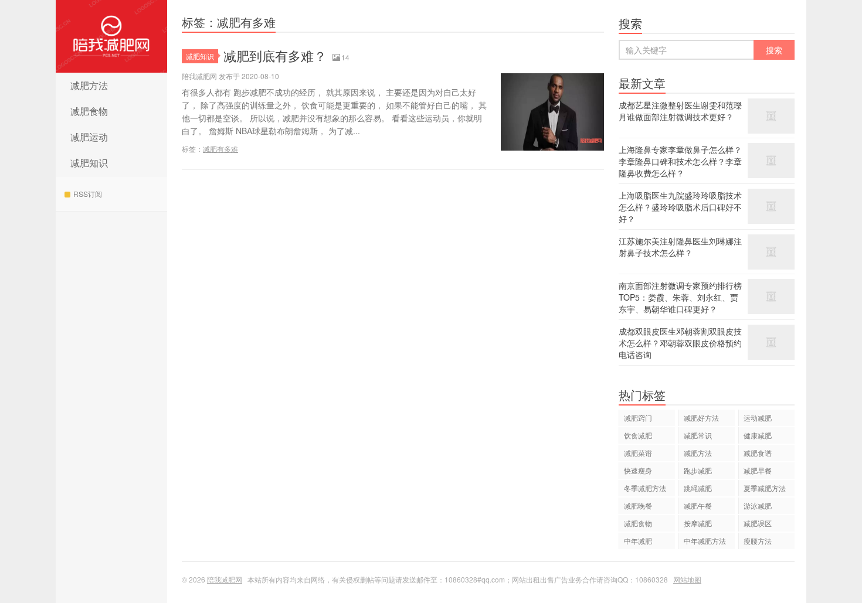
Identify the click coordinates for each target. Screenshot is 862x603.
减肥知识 (89, 162)
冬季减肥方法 (645, 488)
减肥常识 (698, 435)
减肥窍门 (638, 418)
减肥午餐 (698, 505)
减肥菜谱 (638, 453)
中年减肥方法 (705, 541)
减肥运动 (89, 137)
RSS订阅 (87, 194)
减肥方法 (89, 85)
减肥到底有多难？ (275, 55)
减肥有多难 (220, 149)
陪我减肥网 (111, 36)
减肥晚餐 (638, 505)
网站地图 (687, 579)
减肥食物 (89, 111)
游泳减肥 (758, 505)
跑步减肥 (698, 470)
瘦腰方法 (758, 541)
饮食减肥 (638, 435)
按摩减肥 (698, 523)
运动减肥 (758, 418)
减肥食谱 (758, 453)
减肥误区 (758, 523)
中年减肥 (638, 541)
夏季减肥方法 (765, 488)
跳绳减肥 (698, 488)
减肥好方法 (701, 418)
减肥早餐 (758, 470)
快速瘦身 (638, 470)
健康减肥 (758, 435)
